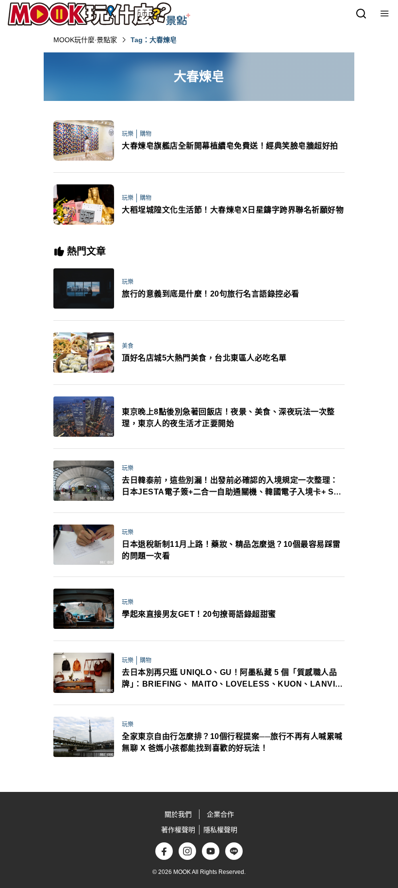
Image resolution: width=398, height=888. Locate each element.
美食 (127, 346)
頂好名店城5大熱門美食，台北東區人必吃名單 (204, 358)
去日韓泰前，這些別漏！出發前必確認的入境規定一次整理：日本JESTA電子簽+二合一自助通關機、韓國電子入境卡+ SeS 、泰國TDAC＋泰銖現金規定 (233, 487)
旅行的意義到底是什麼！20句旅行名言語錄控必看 (210, 294)
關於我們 (178, 814)
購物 (145, 134)
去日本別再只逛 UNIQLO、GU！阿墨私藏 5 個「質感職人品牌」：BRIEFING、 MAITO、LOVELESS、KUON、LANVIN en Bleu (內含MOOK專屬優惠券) (231, 679)
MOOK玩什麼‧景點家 (85, 40)
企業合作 (220, 814)
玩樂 (127, 134)
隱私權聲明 (220, 830)
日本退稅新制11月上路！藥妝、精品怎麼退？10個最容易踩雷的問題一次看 (231, 550)
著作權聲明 (178, 830)
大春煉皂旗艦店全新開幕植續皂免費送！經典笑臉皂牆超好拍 (230, 146)
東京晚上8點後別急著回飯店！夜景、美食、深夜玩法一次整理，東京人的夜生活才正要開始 (228, 418)
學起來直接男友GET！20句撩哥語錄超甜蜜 (199, 614)
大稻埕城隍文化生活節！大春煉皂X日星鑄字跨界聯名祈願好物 (233, 210)
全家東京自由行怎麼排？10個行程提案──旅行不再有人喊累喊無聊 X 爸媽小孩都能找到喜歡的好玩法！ (232, 742)
